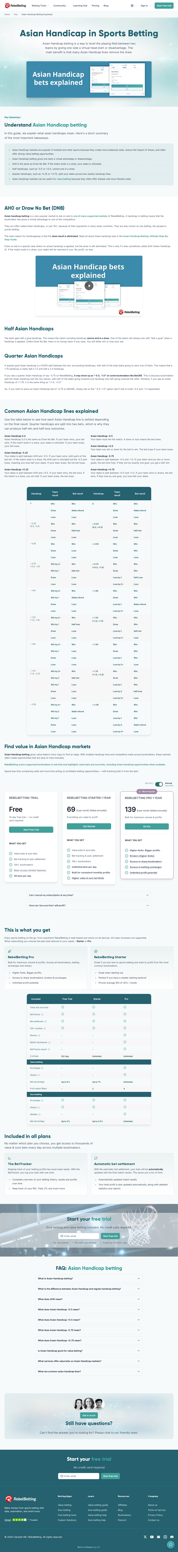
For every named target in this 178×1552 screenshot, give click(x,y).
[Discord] (172, 1537)
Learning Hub (80, 5)
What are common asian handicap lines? (59, 1371)
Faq (15, 14)
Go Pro (146, 826)
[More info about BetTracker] (42, 1015)
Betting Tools (39, 5)
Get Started (89, 826)
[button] (171, 1545)
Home (7, 14)
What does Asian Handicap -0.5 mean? (59, 1309)
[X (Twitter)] (145, 1537)
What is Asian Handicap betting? (55, 1278)
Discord (122, 1520)
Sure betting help (97, 1520)
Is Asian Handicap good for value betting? (60, 1350)
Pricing (95, 5)
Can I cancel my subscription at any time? (51, 895)
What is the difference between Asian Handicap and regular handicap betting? (79, 1288)
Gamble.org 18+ (89, 1547)
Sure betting (64, 1510)
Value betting (64, 1505)
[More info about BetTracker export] (49, 1049)
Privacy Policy (155, 1515)
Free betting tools (67, 1515)
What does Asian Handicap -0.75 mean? (59, 1330)
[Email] (158, 1537)
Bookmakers (124, 1515)
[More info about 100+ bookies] (44, 1029)
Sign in (144, 5)
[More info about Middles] (39, 1114)
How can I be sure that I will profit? (47, 905)
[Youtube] (152, 1537)
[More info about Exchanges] (42, 1068)
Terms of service (156, 1510)
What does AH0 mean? (50, 1299)
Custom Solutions (67, 1520)
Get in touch (89, 1415)
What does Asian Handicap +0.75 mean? (59, 1340)
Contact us (153, 1520)
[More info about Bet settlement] (45, 1022)
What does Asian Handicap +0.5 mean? (59, 1319)
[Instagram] (165, 1537)
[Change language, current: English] (133, 5)
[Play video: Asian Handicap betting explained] (89, 285)
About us (152, 1505)
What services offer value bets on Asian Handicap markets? (69, 1361)
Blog (106, 5)
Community (59, 5)
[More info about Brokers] (39, 1035)
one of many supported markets (90, 216)
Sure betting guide (97, 1510)
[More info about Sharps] (39, 1075)
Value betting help (97, 1515)
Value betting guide (98, 1505)
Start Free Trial (31, 829)
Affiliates (122, 1505)
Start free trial (164, 5)
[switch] (159, 784)
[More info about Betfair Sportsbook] (49, 1042)
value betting (64, 179)
